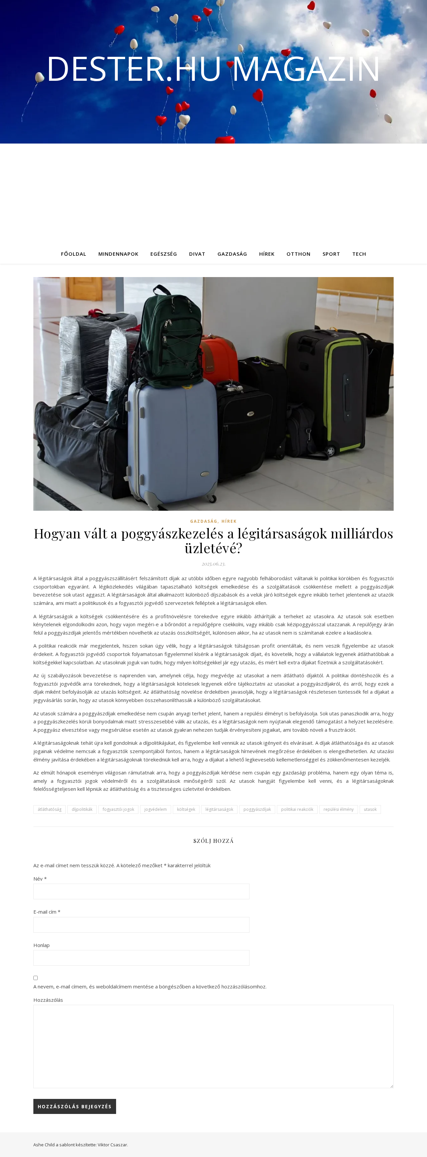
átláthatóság (49, 809)
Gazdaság (232, 253)
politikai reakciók (297, 809)
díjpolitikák (82, 809)
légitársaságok (219, 809)
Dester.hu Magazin (213, 67)
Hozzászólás (48, 999)
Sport (331, 253)
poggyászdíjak (257, 809)
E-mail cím (46, 911)
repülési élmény (339, 809)
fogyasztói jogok (118, 809)
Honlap (41, 945)
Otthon (299, 253)
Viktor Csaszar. (113, 1145)
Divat (197, 253)
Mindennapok (118, 253)
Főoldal (73, 253)
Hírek (267, 253)
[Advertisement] (213, 193)
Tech (359, 253)
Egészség (163, 253)
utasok (370, 809)
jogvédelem (155, 809)
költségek (186, 809)
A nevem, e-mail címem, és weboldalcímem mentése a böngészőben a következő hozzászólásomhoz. (150, 986)
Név (40, 878)
